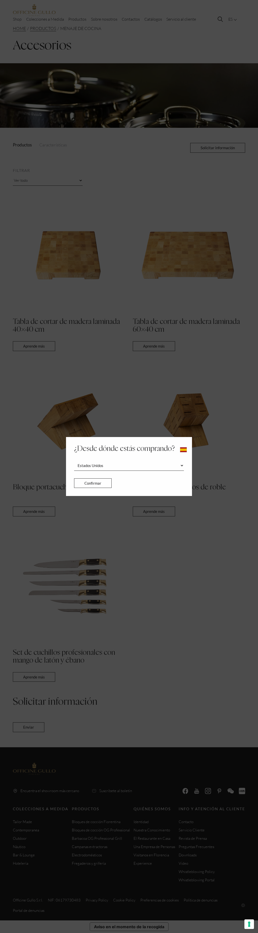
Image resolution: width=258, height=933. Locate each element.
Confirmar (92, 483)
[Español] (183, 449)
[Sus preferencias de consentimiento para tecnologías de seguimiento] (249, 924)
